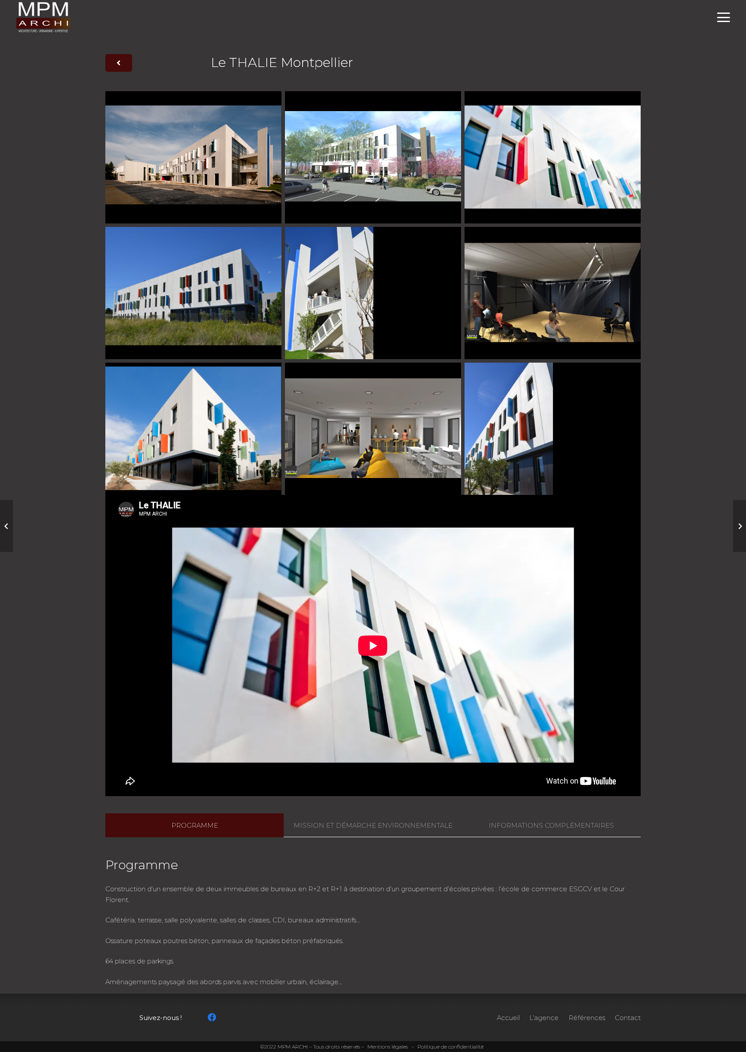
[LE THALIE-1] (193, 157)
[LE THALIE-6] (553, 293)
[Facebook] (212, 1017)
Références (587, 1018)
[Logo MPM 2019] (43, 17)
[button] (723, 17)
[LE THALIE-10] (373, 157)
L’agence (544, 1018)
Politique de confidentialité (450, 1046)
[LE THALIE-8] (193, 293)
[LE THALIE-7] (373, 293)
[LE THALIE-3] (553, 157)
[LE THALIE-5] (373, 429)
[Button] (118, 63)
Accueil (508, 1018)
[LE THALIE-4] (193, 429)
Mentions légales (387, 1046)
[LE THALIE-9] (553, 429)
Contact (628, 1018)
